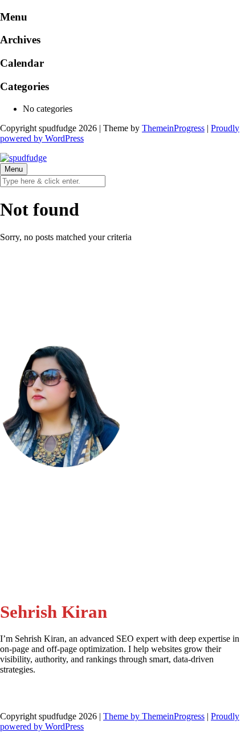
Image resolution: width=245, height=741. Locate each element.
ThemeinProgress (173, 128)
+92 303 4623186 (56, 546)
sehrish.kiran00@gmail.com (73, 513)
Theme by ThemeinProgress (154, 716)
